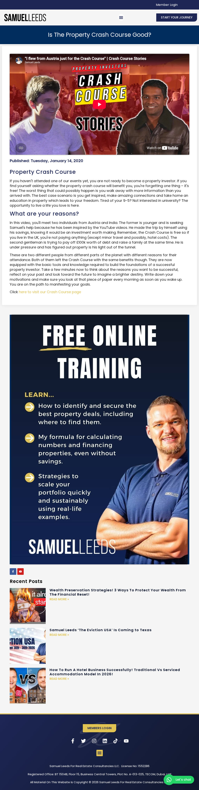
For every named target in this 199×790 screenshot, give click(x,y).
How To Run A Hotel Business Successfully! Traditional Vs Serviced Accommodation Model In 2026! (115, 671)
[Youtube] (20, 571)
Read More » (59, 599)
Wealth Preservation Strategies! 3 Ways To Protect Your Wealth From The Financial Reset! (118, 592)
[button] (121, 17)
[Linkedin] (105, 741)
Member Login (167, 5)
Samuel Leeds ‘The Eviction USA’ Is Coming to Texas (101, 629)
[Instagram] (94, 741)
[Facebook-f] (13, 571)
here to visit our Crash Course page (50, 291)
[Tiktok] (115, 741)
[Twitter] (83, 741)
